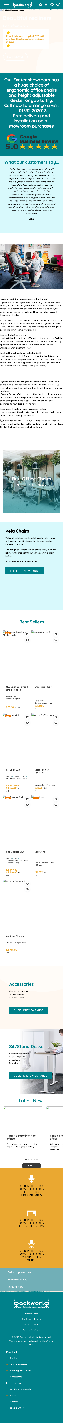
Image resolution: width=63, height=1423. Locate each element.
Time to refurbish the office (21, 1137)
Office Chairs (19, 776)
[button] (26, 1159)
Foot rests (50, 785)
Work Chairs (22, 778)
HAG (16, 858)
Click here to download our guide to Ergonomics (31, 1190)
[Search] (40, 4)
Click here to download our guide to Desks (31, 1223)
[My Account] (46, 5)
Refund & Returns (31, 1324)
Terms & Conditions (31, 1330)
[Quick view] (27, 640)
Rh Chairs (10, 778)
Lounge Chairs (20, 942)
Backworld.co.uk (16, 427)
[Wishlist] (52, 5)
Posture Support (13, 698)
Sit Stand (24, 860)
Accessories (11, 696)
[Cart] (58, 5)
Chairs (9, 776)
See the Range (15, 57)
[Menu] (6, 4)
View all (31, 1165)
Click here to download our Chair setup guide (31, 1255)
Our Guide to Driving (31, 1319)
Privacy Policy (31, 1313)
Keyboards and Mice (43, 703)
